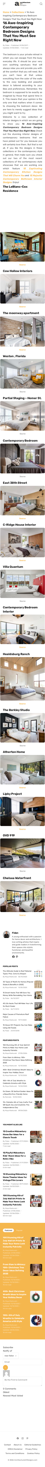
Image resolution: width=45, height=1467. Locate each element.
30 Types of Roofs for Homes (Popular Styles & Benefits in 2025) (18, 983)
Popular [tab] (19, 1230)
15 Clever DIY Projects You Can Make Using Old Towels (17, 1026)
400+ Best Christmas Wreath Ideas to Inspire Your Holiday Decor (18, 1071)
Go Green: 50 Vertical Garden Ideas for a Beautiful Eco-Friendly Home (18, 1092)
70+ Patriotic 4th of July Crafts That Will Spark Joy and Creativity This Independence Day (17, 1105)
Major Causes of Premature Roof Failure (16, 1015)
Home (6, 12)
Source (22, 265)
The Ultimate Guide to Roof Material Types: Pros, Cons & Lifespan (17, 972)
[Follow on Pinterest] (16, 957)
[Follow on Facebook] (18, 1438)
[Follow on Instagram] (22, 1438)
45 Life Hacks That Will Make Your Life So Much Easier (18, 1004)
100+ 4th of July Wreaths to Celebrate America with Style (14, 1082)
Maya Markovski (11, 1208)
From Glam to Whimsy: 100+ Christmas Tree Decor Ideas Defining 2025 (17, 1060)
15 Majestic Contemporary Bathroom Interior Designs (22, 179)
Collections (18, 12)
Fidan (7, 45)
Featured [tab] (8, 1230)
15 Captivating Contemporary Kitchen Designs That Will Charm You (22, 172)
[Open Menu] (4, 3)
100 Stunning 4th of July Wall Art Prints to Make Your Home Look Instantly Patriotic (16, 1047)
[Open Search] (41, 3)
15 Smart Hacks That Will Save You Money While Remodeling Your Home (17, 994)
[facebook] (13, 957)
